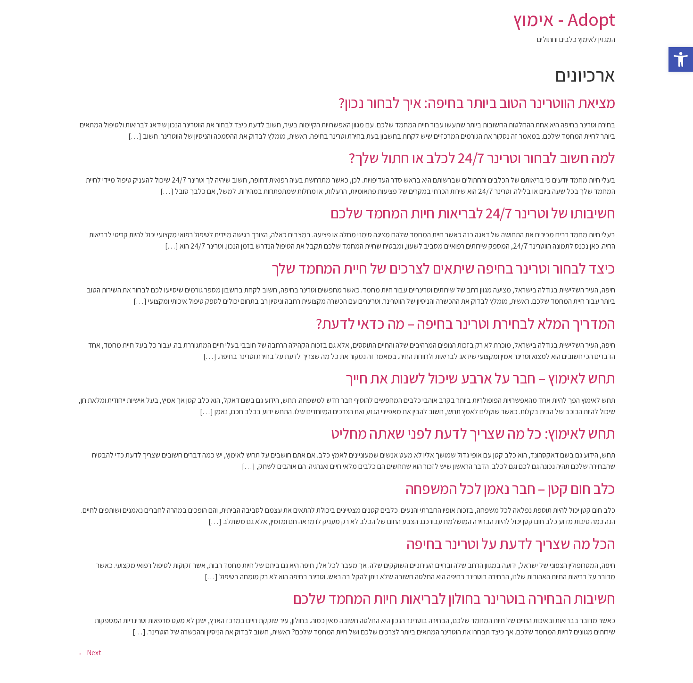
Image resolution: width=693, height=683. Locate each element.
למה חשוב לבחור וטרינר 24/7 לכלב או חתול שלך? (482, 157)
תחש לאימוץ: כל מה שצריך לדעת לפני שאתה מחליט (473, 433)
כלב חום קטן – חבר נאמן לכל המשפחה (510, 488)
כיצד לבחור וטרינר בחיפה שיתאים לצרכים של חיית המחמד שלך (443, 268)
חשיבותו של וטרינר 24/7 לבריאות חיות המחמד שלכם (472, 213)
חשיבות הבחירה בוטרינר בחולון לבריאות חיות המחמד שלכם (454, 598)
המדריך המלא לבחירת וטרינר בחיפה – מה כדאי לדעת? (465, 323)
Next (89, 653)
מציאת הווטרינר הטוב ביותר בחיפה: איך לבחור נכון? (476, 102)
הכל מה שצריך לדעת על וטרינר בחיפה (510, 543)
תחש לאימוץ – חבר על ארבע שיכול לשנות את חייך (480, 378)
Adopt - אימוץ (564, 19)
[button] (680, 59)
